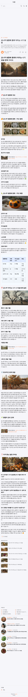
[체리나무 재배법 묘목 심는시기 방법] (4, 561)
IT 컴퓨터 (18, 613)
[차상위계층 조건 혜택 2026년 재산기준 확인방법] (3, 647)
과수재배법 (5, 536)
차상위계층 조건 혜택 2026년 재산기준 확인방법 (16, 644)
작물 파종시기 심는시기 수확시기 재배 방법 (22, 611)
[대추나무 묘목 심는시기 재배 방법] (4, 567)
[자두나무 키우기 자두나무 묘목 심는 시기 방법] (4, 556)
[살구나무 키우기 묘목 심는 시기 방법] (4, 545)
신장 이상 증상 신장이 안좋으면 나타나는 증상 (16, 625)
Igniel (16, 694)
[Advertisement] (14, 22)
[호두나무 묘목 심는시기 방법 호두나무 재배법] (4, 572)
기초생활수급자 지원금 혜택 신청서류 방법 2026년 (17, 631)
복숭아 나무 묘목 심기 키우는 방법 (15, 548)
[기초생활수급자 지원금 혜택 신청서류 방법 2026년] (3, 634)
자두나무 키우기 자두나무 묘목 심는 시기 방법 (17, 553)
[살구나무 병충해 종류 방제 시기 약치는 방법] (4, 349)
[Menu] (26, 6)
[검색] (1, 6)
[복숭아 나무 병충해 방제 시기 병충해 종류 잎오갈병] (4, 432)
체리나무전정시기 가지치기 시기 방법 (14, 650)
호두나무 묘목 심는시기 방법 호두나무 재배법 (17, 570)
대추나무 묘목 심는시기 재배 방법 (15, 564)
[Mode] (24, 6)
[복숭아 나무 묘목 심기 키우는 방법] (4, 551)
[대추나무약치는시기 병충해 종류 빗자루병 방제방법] (3, 640)
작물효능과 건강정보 (7, 613)
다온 (14, 2)
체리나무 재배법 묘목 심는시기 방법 (15, 559)
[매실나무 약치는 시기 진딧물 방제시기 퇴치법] (4, 159)
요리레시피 (19, 610)
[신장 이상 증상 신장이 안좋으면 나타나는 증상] (3, 628)
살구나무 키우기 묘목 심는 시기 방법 (15, 542)
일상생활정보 (5, 611)
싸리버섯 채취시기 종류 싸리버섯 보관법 (15, 618)
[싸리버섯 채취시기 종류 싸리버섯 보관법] (3, 621)
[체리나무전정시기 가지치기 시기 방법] (3, 653)
